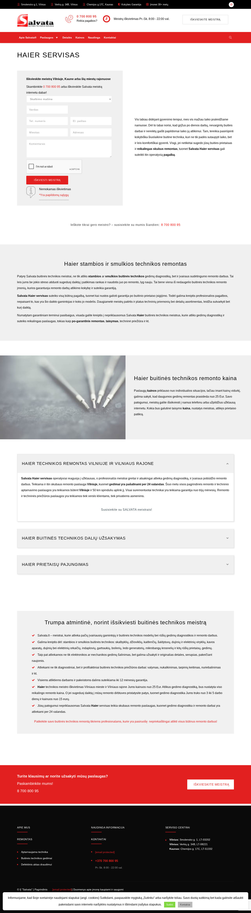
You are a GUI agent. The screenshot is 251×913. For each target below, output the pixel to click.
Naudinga (94, 37)
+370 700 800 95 (106, 861)
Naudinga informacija (107, 827)
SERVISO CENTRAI (177, 827)
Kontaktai (110, 37)
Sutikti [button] (169, 904)
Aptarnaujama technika (34, 851)
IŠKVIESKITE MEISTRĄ (205, 19)
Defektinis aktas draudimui (36, 864)
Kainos (80, 37)
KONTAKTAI (98, 839)
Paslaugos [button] (46, 37)
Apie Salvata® (27, 37)
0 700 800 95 (86, 16)
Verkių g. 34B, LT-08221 (188, 844)
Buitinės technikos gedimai (36, 858)
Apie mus (23, 827)
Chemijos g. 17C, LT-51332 (190, 848)
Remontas (24, 839)
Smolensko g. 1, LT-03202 (189, 839)
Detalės (67, 37)
